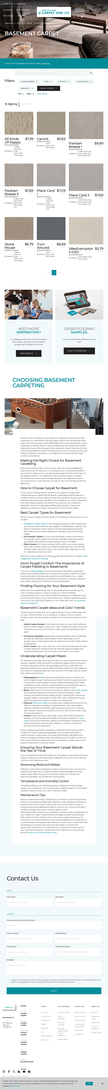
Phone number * (13, 933)
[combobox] (52, 73)
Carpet (29, 23)
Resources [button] (8, 16)
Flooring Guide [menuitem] (80, 1020)
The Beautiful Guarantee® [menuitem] (80, 1025)
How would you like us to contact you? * (21, 920)
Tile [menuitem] (42, 1032)
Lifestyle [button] (62, 82)
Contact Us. (46, 63)
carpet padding (36, 571)
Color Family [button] (83, 82)
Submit (54, 991)
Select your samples (77, 351)
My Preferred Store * (62, 946)
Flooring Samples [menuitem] (61, 1024)
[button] (74, 16)
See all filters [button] (46, 88)
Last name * (59, 897)
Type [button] (46, 82)
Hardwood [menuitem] (45, 1020)
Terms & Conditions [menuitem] (95, 1028)
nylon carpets (82, 690)
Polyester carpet (40, 703)
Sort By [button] (25, 104)
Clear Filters (42, 94)
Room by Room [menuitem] (64, 1012)
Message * (10, 960)
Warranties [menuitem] (79, 1030)
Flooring (20, 23)
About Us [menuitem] (94, 1012)
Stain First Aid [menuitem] (80, 1016)
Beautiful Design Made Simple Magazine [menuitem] (63, 1032)
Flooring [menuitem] (44, 1012)
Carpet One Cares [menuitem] (95, 1017)
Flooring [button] (7, 10)
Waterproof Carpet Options (36, 524)
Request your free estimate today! (42, 833)
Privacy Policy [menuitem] (96, 1033)
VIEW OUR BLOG (26, 353)
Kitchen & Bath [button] (23, 10)
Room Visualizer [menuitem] (61, 1017)
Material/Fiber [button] (27, 82)
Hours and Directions (79, 10)
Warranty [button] (25, 88)
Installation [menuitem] (79, 1034)
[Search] (91, 73)
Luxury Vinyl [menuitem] (46, 1016)
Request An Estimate (95, 10)
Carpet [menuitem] (43, 1024)
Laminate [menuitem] (44, 1028)
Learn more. (14, 1086)
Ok (89, 1083)
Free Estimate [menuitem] (46, 1036)
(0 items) (82, 16)
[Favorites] (78, 16)
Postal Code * (11, 946)
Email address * (61, 933)
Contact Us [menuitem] (95, 1022)
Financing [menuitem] (45, 1040)
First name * (11, 897)
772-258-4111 (20, 4)
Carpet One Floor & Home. (18, 1076)
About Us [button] (22, 16)
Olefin (40, 677)
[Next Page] (59, 272)
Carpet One (9, 23)
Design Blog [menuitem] (62, 1039)
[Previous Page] (48, 272)
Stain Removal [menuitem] (80, 1012)
